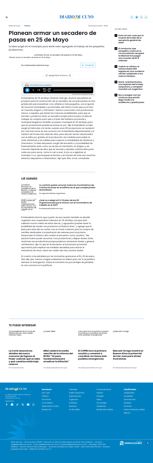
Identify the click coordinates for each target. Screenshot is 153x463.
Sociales (100, 396)
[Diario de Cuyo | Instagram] (137, 17)
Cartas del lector (103, 389)
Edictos (127, 413)
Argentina (73, 399)
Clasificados (129, 392)
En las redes (74, 409)
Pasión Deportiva (76, 392)
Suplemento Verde (50, 406)
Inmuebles (128, 396)
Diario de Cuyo (14, 26)
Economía (46, 399)
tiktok (17, 404)
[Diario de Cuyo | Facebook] (132, 17)
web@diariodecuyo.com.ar (21, 444)
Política (27, 26)
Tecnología (101, 403)
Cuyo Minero (47, 403)
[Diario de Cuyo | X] (141, 17)
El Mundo (73, 403)
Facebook (6, 404)
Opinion (99, 392)
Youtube (28, 404)
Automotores (130, 399)
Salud (98, 399)
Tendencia (101, 406)
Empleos (127, 403)
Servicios (127, 406)
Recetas (72, 406)
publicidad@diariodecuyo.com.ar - (75, 444)
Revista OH (46, 409)
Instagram (12, 404)
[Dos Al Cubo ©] (131, 444)
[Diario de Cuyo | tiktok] (146, 17)
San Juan (46, 392)
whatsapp (33, 404)
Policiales (73, 389)
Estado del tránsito (104, 409)
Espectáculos (75, 396)
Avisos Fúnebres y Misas (134, 409)
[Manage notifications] (148, 443)
